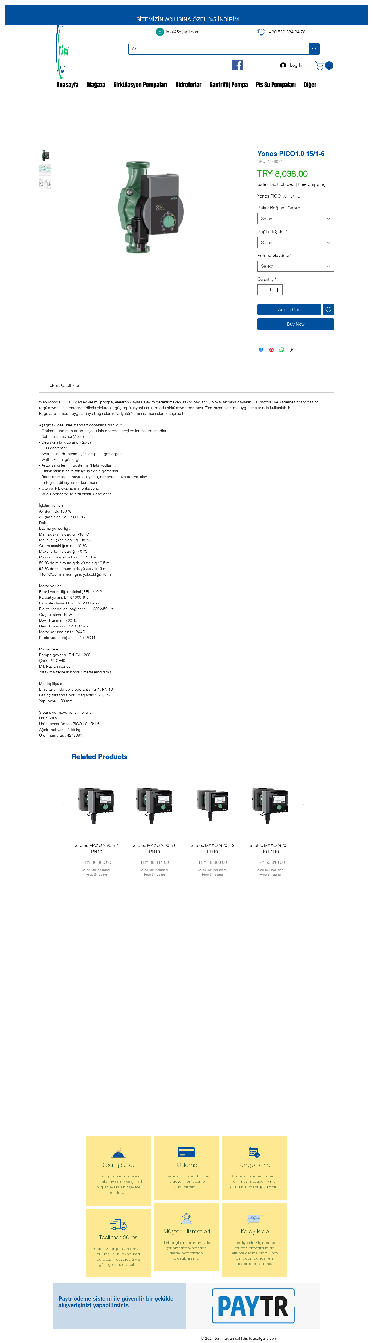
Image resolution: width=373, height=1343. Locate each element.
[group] (183, 826)
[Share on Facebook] (261, 350)
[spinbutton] (270, 290)
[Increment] (278, 290)
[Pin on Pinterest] (271, 350)
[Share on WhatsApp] (282, 350)
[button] (325, 65)
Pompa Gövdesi (274, 256)
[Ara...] (314, 48)
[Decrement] (262, 290)
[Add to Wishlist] (328, 310)
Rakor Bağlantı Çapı (278, 208)
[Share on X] (292, 350)
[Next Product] (303, 805)
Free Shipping (312, 184)
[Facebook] (237, 65)
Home (45, 130)
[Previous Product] (64, 805)
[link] (63, 385)
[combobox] (295, 218)
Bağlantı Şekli (272, 232)
